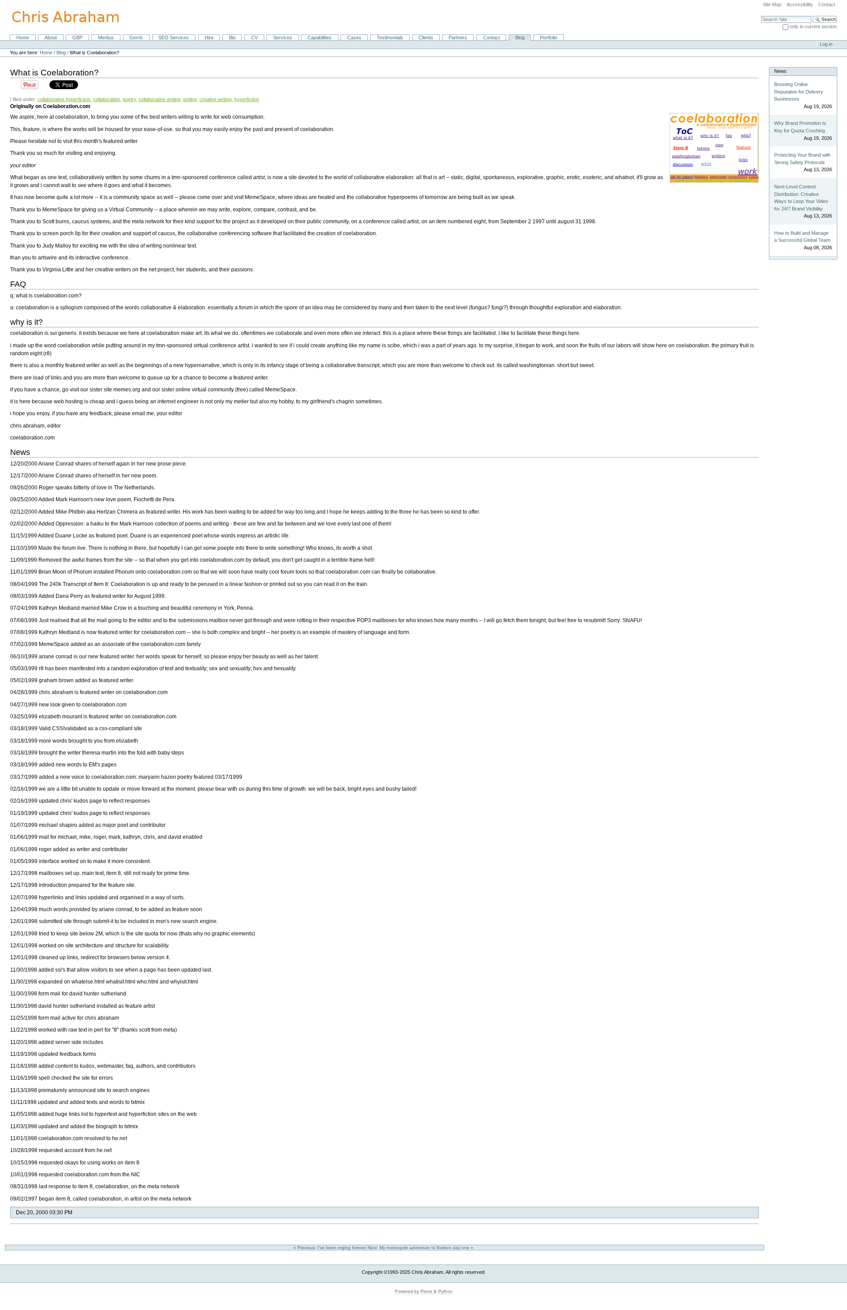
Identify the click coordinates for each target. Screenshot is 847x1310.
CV (254, 37)
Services (282, 37)
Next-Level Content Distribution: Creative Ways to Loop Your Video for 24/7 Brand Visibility (801, 197)
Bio (232, 37)
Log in (826, 44)
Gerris (136, 37)
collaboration (106, 99)
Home (22, 37)
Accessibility (800, 4)
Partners (458, 37)
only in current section (813, 26)
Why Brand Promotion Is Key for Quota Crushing (800, 126)
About (51, 37)
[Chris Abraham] (60, 16)
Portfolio (548, 37)
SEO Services (173, 37)
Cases (354, 37)
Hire (209, 37)
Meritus (106, 37)
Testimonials (390, 37)
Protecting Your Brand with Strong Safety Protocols (802, 158)
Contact (826, 4)
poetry (129, 99)
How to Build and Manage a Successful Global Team (802, 236)
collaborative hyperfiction (63, 99)
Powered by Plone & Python (424, 1291)
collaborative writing (159, 99)
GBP (77, 37)
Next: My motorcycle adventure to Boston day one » (421, 1247)
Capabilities (319, 37)
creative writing (215, 99)
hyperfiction (246, 99)
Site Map (772, 4)
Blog (520, 37)
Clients (426, 37)
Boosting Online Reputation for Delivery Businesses (798, 91)
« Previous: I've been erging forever (330, 1247)
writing (190, 99)
